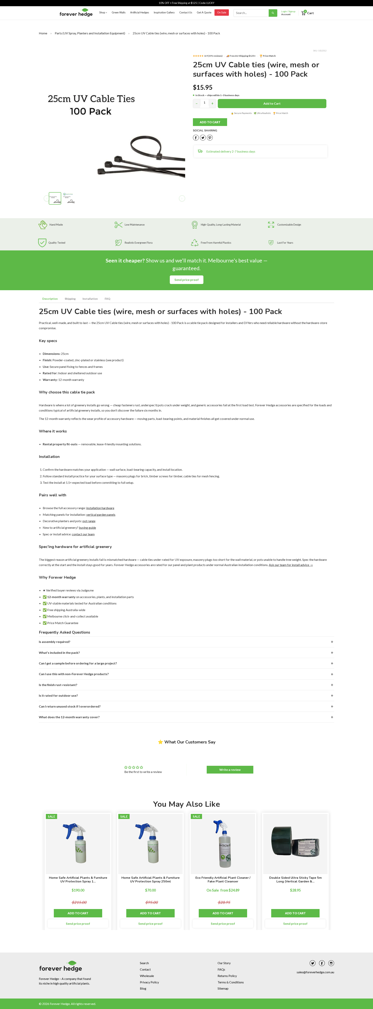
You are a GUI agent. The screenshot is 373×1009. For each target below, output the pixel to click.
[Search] (273, 13)
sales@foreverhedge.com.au (315, 972)
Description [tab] (50, 298)
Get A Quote (204, 12)
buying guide (87, 527)
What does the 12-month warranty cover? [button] (69, 717)
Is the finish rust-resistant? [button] (58, 685)
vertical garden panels (100, 514)
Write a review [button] (230, 769)
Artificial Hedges (139, 12)
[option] (78, 873)
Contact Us (185, 12)
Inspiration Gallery (164, 12)
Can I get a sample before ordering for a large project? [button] (78, 663)
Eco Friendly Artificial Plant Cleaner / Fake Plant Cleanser (222, 880)
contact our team (83, 534)
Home (43, 33)
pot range (89, 521)
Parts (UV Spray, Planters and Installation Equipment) (90, 33)
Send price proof (186, 279)
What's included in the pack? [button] (59, 652)
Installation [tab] (90, 298)
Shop (103, 12)
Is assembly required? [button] (54, 641)
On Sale (221, 12)
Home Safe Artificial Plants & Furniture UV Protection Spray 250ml (150, 880)
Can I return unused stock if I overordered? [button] (70, 706)
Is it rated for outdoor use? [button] (58, 695)
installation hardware (100, 508)
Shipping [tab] (70, 298)
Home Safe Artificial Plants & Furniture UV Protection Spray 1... (78, 880)
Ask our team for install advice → (291, 565)
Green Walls (118, 12)
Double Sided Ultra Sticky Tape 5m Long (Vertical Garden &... (295, 880)
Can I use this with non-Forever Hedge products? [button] (74, 674)
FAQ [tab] (107, 298)
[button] (214, 122)
